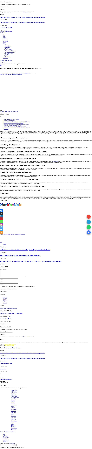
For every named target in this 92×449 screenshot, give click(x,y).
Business (4, 37)
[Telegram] (18, 203)
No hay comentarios (25, 73)
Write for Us (5, 58)
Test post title (3, 368)
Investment (5, 39)
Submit (14, 444)
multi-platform (55, 161)
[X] (3, 203)
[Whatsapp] (10, 203)
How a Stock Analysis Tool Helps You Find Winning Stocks (20, 255)
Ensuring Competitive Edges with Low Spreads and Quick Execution (17, 121)
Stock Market (8, 46)
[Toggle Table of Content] (1, 117)
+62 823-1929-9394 (9, 345)
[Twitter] (15, 203)
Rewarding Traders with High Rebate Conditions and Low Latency (16, 124)
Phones (6, 54)
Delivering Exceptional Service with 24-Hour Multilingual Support (16, 127)
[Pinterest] (8, 203)
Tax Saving (5, 41)
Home (4, 35)
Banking (7, 44)
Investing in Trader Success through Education (12, 125)
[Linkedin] (6, 203)
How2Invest (12, 443)
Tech (6, 55)
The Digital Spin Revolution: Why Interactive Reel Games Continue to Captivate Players (30, 261)
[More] (20, 203)
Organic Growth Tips (9, 52)
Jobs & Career (8, 49)
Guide (6, 48)
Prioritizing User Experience (9, 120)
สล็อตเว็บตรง (14, 421)
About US (5, 435)
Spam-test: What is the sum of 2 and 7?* (8, 289)
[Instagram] (13, 203)
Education (7, 47)
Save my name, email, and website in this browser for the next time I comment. (18, 286)
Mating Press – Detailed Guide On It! (8, 308)
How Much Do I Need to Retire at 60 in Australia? (11, 313)
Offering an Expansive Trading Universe (11, 119)
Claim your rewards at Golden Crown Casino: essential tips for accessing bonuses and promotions (22, 17)
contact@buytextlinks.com (10, 344)
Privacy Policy (26, 11)
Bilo (5, 73)
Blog (4, 43)
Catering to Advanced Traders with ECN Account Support (15, 126)
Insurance (5, 38)
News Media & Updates (10, 50)
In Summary (6, 129)
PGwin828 (13, 425)
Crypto (4, 42)
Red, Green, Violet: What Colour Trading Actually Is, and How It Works (25, 250)
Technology (7, 56)
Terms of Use (5, 440)
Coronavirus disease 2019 (6, 27)
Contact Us (5, 436)
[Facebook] (1, 203)
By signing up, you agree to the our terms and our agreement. (17, 11)
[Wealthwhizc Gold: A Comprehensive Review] (26, 109)
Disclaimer (5, 438)
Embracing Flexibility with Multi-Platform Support (13, 123)
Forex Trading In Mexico (6, 318)
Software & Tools (9, 53)
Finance (4, 36)
